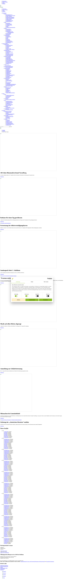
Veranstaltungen (6, 108)
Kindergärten (8, 88)
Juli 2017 (5, 531)
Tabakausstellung (8, 96)
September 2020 (6, 496)
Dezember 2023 (6, 461)
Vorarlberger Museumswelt (10, 95)
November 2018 (6, 517)
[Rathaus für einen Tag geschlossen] (28, 215)
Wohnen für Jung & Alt (9, 61)
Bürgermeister (8, 23)
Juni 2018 (5, 521)
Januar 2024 (6, 459)
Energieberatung (8, 82)
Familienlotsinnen (8, 70)
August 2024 (6, 453)
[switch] (26, 296)
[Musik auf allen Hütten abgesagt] (28, 321)
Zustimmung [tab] (18, 281)
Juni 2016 (5, 543)
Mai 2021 (5, 489)
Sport (5, 100)
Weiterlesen (2, 176)
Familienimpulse (8, 71)
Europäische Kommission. (50, 561)
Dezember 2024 (6, 450)
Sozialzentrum (8, 40)
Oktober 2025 (6, 440)
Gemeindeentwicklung (9, 114)
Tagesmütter (8, 76)
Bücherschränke (8, 91)
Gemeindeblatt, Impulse (9, 20)
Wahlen (7, 26)
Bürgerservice (4, 1)
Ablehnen (18, 299)
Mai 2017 (5, 533)
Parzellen (7, 47)
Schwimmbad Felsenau (9, 41)
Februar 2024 (6, 458)
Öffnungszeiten (8, 29)
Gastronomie (6, 98)
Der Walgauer (8, 118)
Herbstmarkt (8, 117)
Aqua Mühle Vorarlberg (9, 62)
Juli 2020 (5, 498)
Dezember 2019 (6, 505)
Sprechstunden (8, 30)
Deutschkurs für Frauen (9, 54)
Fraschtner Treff (8, 51)
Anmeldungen (8, 90)
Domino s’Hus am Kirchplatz (10, 92)
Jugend (5, 64)
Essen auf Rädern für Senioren (10, 60)
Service (5, 13)
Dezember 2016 (6, 538)
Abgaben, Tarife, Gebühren (10, 18)
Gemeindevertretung (9, 24)
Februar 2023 (6, 469)
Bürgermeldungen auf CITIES (10, 15)
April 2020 (5, 501)
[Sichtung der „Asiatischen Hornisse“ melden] (11, 419)
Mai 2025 (5, 445)
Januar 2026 (6, 437)
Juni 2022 (5, 477)
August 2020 (6, 497)
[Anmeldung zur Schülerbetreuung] (28, 366)
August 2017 (6, 530)
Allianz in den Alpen (9, 80)
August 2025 (6, 442)
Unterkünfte (8, 120)
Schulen (7, 37)
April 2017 (5, 534)
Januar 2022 (6, 481)
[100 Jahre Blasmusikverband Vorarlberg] (28, 170)
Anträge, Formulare (9, 16)
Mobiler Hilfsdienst (9, 58)
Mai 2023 (5, 467)
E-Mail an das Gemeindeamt (4, 552)
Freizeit (3, 2)
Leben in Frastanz (5, 9)
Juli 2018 (5, 520)
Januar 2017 (6, 536)
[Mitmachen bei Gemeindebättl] (16, 411)
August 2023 (6, 464)
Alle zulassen (45, 299)
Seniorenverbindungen (9, 75)
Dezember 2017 (6, 527)
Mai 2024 (5, 456)
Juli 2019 (5, 509)
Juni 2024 (5, 455)
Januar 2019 (6, 514)
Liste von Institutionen (9, 67)
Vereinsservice (8, 107)
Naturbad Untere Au (9, 101)
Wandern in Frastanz (9, 121)
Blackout (7, 79)
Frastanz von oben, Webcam (10, 49)
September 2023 (6, 463)
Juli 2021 (5, 487)
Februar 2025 (6, 447)
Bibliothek (7, 97)
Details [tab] (32, 281)
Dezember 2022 (6, 472)
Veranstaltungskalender (9, 109)
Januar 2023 (6, 470)
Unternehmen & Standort (8, 111)
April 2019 (5, 512)
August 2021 (6, 486)
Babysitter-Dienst (8, 77)
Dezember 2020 (6, 494)
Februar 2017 (6, 535)
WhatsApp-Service (9, 21)
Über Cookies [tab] (46, 281)
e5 (6, 81)
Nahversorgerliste (8, 112)
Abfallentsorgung (8, 19)
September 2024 (6, 452)
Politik (5, 22)
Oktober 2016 (6, 540)
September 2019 (6, 507)
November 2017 (6, 528)
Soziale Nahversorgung (9, 55)
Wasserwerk (8, 39)
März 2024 (5, 457)
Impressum (2, 569)
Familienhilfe (8, 72)
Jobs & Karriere (8, 34)
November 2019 (6, 506)
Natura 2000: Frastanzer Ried (10, 85)
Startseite (3, 130)
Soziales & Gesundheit (7, 56)
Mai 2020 (5, 500)
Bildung (5, 86)
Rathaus (5, 28)
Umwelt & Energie (7, 78)
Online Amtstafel (8, 33)
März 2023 (5, 468)
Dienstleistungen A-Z (9, 14)
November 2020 (6, 495)
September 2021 (6, 485)
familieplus (7, 69)
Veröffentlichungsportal (9, 31)
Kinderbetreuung (8, 36)
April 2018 (5, 523)
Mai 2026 (5, 434)
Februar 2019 (6, 513)
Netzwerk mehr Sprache (9, 53)
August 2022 (6, 475)
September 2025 (6, 441)
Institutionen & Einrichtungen (8, 66)
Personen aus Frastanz (9, 45)
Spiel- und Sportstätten (9, 104)
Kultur (5, 94)
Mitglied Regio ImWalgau (4, 565)
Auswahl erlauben (32, 299)
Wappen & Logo (8, 48)
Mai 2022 (5, 478)
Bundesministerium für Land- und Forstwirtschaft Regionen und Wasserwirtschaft (33, 561)
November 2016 (6, 539)
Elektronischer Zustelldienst (10, 17)
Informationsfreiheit (11, 32)
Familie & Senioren (7, 68)
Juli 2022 (5, 476)
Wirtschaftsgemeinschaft (9, 116)
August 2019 (6, 508)
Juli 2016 (5, 542)
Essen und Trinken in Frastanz (10, 99)
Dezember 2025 (6, 439)
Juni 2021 (5, 488)
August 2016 (6, 541)
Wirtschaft (3, 3)
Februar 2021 (6, 491)
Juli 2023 (5, 465)
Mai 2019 (5, 511)
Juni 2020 (5, 499)
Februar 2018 (6, 524)
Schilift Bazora (8, 103)
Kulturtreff (7, 52)
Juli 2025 (5, 443)
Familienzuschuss (8, 73)
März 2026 (5, 435)
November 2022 (6, 473)
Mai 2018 (5, 522)
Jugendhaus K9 (8, 65)
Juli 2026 (5, 432)
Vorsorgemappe (8, 57)
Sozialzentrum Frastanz (9, 59)
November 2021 (6, 484)
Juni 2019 (5, 510)
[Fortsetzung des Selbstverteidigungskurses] (5, 223)
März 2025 (5, 446)
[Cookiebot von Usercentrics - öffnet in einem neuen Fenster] (48, 278)
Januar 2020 (6, 503)
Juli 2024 (5, 454)
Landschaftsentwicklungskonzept (11, 84)
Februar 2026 (6, 436)
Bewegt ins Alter (8, 105)
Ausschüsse (7, 25)
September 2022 (6, 474)
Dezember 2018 (6, 516)
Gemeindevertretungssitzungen (10, 27)
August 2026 (6, 431)
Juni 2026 (5, 433)
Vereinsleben (6, 106)
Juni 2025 (5, 444)
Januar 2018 (6, 525)
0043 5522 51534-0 (4, 550)
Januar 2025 (6, 448)
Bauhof (7, 38)
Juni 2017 (5, 532)
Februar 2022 (6, 480)
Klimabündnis (8, 83)
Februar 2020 (6, 502)
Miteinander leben (6, 50)
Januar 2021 (6, 492)
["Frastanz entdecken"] (8, 275)
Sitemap (1, 567)
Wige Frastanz (6, 115)
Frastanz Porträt (6, 44)
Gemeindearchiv (8, 42)
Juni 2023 (5, 466)
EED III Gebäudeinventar (4, 566)
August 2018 (6, 519)
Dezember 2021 (6, 483)
